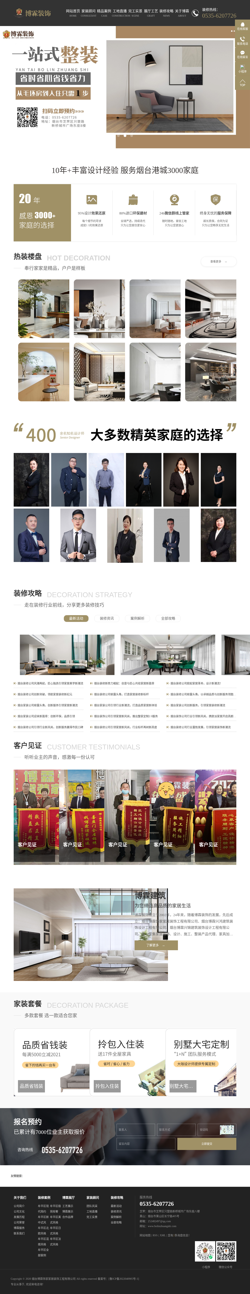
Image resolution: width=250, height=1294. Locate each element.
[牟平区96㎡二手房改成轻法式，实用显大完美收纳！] (155, 308)
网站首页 (73, 13)
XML (163, 1235)
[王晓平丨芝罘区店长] (31, 479)
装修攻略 (166, 13)
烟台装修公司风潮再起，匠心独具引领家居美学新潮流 (50, 683)
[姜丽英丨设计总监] (218, 479)
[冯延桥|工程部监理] (78, 535)
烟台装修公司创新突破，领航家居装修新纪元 (45, 694)
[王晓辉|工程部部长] (106, 479)
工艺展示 (67, 1206)
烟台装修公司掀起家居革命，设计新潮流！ (196, 683)
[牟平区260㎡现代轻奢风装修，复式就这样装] (155, 372)
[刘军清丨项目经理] (31, 535)
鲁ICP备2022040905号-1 (124, 1278)
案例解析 (137, 618)
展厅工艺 (151, 13)
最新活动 (76, 618)
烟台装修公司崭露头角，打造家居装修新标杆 (121, 694)
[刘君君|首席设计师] (181, 479)
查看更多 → (218, 261)
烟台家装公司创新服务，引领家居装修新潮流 (198, 705)
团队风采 (92, 1206)
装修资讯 (107, 618)
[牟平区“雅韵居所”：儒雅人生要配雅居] (99, 308)
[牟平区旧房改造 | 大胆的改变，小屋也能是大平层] (43, 372)
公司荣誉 (19, 1222)
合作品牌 (67, 1217)
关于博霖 (182, 13)
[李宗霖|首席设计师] (171, 535)
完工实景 (135, 13)
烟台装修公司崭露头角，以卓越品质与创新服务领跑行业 (203, 694)
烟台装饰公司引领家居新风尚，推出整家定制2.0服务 (126, 716)
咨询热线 (25, 1150)
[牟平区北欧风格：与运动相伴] (43, 308)
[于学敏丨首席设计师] (144, 479)
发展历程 (19, 1217)
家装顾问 (88, 13)
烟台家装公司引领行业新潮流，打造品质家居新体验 (125, 705)
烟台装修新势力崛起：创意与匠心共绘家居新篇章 (124, 683)
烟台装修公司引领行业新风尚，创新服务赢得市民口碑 (50, 727)
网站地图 (145, 1235)
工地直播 (120, 13)
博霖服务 (19, 1227)
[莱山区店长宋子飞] (69, 479)
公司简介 (19, 1206)
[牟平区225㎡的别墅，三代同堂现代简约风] (210, 308)
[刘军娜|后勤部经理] (125, 536)
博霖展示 (67, 1211)
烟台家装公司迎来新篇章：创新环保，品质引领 (46, 716)
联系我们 (19, 1233)
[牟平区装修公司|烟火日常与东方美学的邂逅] (99, 372)
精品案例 (104, 13)
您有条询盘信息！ (179, 1235)
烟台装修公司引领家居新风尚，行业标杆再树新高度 (125, 727)
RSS (155, 1235)
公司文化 (19, 1211)
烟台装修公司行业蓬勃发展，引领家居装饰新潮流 (201, 727)
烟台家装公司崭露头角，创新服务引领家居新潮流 (48, 705)
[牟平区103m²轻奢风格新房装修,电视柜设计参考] (210, 372)
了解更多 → (155, 945)
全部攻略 (168, 618)
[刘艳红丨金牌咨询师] (218, 535)
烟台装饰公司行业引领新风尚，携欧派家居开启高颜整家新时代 (203, 716)
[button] (118, 135)
